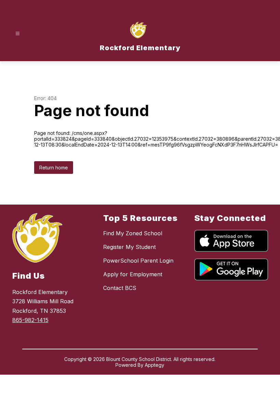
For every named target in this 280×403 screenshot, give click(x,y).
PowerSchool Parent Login (138, 260)
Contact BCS (119, 287)
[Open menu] (18, 34)
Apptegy (154, 365)
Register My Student (129, 247)
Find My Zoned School (132, 233)
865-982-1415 (30, 320)
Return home (53, 167)
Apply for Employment (132, 274)
